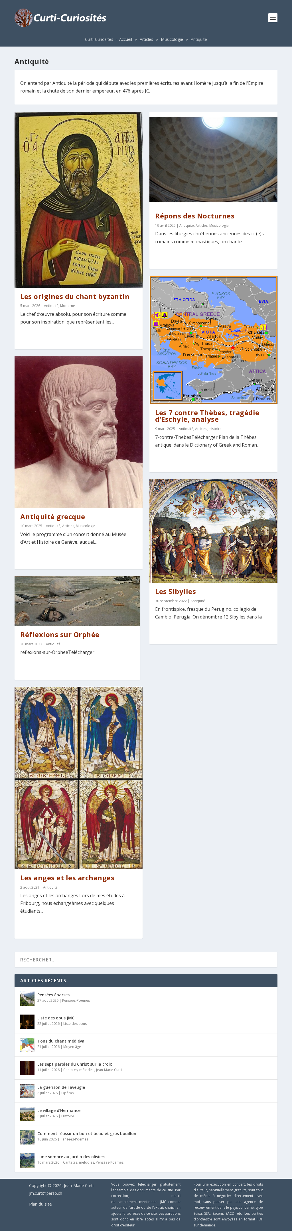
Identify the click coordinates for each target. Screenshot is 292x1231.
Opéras (67, 1093)
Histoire (215, 428)
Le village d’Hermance (58, 1110)
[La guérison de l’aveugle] (27, 1091)
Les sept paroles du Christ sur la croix (74, 1064)
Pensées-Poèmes (76, 1000)
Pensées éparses (53, 994)
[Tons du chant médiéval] (27, 1045)
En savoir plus (41, 337)
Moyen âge (72, 1046)
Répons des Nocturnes (194, 215)
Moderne (67, 305)
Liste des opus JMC (55, 1018)
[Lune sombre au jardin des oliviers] (27, 1160)
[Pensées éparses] (27, 998)
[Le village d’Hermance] (27, 1114)
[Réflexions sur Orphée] (77, 601)
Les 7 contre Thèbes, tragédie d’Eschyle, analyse (207, 416)
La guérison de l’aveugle (61, 1087)
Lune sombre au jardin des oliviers (71, 1156)
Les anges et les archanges (67, 877)
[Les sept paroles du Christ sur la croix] (27, 1068)
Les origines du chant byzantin (74, 296)
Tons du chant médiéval (61, 1041)
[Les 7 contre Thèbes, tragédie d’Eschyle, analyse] (213, 340)
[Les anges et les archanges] (79, 778)
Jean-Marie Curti (109, 1069)
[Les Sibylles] (213, 531)
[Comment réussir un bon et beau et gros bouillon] (27, 1137)
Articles (146, 39)
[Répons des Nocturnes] (213, 159)
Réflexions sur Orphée (60, 634)
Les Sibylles (175, 591)
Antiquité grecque (52, 516)
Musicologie (172, 39)
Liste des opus (75, 1023)
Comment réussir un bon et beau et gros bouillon (86, 1133)
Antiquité (51, 305)
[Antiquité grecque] (79, 432)
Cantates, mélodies (78, 1069)
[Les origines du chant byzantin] (79, 200)
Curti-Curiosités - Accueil (108, 39)
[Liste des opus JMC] (27, 1022)
